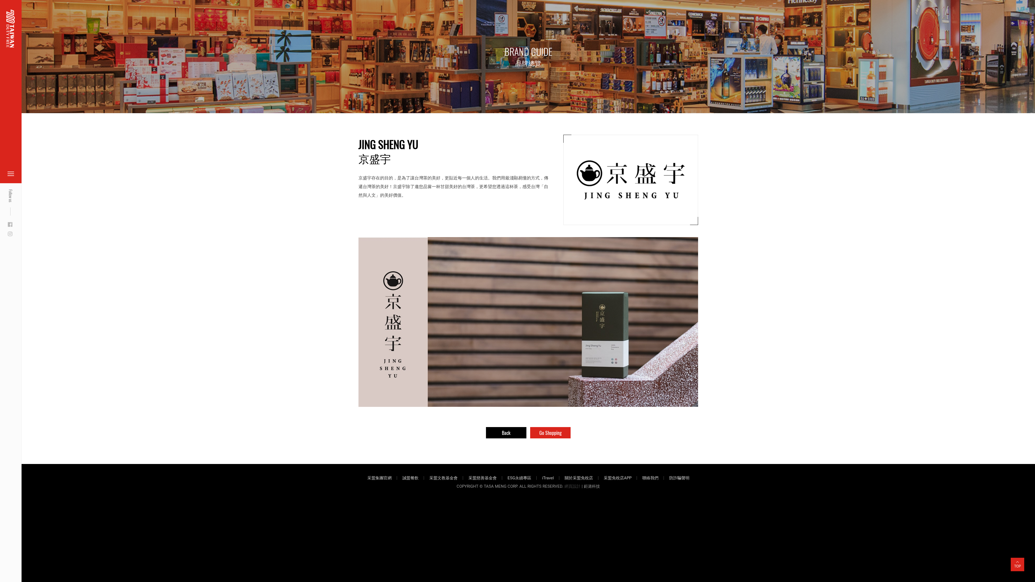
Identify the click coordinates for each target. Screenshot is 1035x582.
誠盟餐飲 (410, 478)
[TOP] (1017, 561)
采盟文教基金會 (443, 478)
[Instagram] (10, 234)
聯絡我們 (650, 478)
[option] (528, 322)
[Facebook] (10, 225)
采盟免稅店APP (618, 478)
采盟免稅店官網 (32, 17)
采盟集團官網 (379, 478)
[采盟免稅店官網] (10, 28)
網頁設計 (572, 486)
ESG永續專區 (519, 478)
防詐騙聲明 (679, 478)
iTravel (548, 478)
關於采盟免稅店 (579, 478)
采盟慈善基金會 (482, 478)
